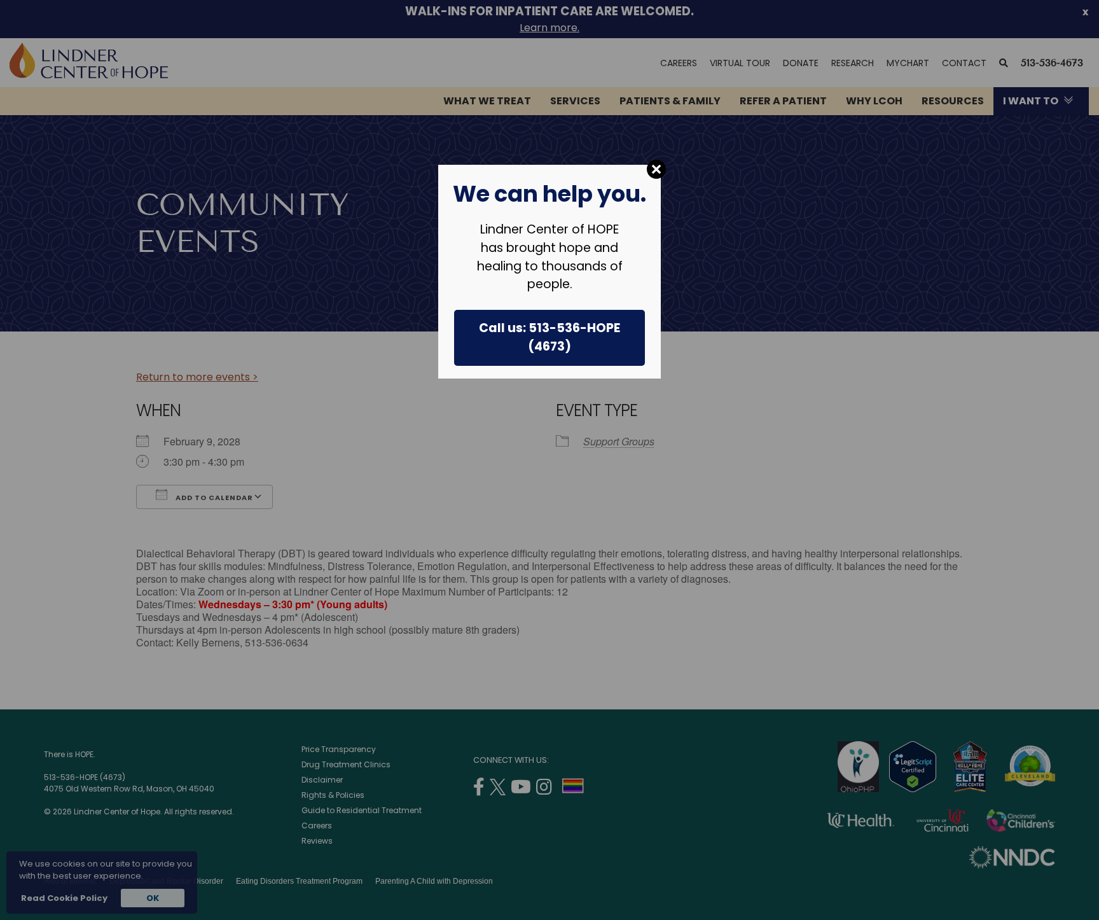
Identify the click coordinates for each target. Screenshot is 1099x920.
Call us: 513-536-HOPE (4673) (549, 337)
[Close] (656, 169)
